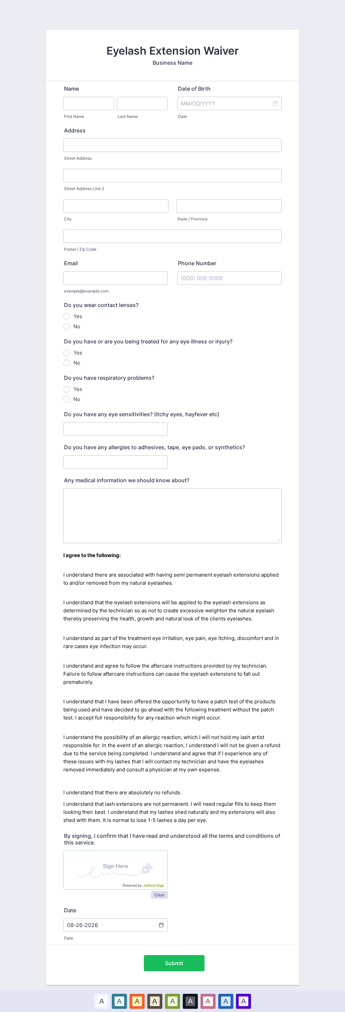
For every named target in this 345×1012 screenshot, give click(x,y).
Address (75, 130)
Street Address (78, 158)
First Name (74, 116)
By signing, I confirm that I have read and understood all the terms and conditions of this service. (172, 839)
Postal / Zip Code (80, 249)
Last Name (128, 116)
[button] (275, 103)
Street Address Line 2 (84, 188)
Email (71, 263)
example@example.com (86, 291)
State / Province (192, 218)
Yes (77, 316)
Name (71, 88)
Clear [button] (159, 894)
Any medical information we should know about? (126, 480)
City (68, 218)
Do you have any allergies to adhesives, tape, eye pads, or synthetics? (154, 447)
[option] (101, 1001)
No (76, 326)
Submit (174, 963)
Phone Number (197, 263)
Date (182, 116)
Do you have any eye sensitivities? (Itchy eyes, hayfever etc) (141, 414)
